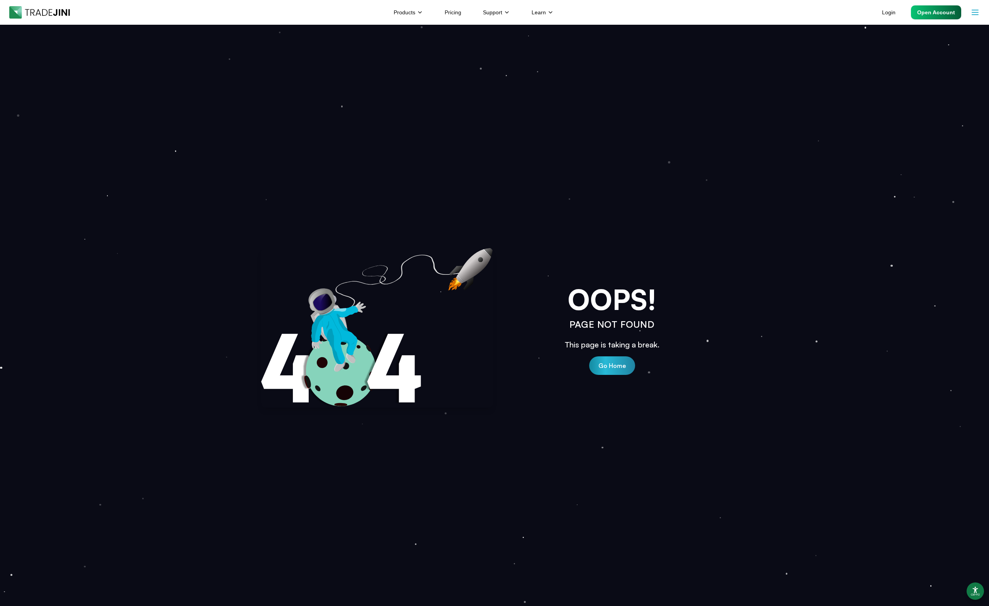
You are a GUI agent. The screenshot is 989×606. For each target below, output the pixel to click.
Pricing (453, 12)
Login (889, 12)
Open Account (936, 12)
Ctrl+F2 (975, 594)
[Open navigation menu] (975, 12)
